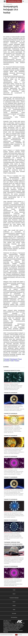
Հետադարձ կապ (14, 617)
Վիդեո (14, 609)
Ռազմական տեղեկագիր (14, 597)
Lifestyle (14, 605)
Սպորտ (14, 601)
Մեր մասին (14, 613)
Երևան (14, 593)
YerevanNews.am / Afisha (14, 1)
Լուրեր (14, 589)
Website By (5, 631)
